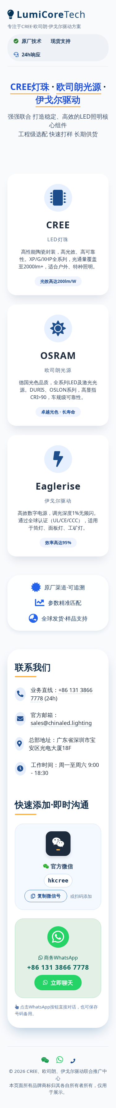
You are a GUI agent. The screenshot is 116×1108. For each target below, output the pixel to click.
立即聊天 (62, 982)
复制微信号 (49, 896)
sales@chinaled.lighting (61, 723)
